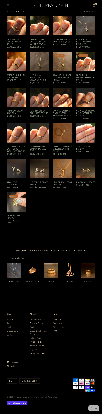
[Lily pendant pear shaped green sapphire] (39, 61)
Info (55, 314)
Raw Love (14, 281)
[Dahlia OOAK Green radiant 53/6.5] (16, 25)
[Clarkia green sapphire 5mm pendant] (85, 25)
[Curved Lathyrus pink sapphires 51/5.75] (85, 97)
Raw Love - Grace (85, 182)
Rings (9, 323)
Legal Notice (35, 349)
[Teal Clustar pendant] (85, 133)
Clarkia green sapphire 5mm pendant (84, 41)
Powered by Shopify (55, 397)
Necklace (10, 327)
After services (59, 327)
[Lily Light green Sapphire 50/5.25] (62, 25)
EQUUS (10, 334)
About (33, 314)
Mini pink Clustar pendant (62, 183)
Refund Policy (36, 338)
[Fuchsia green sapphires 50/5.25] (39, 97)
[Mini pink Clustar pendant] (62, 168)
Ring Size (57, 319)
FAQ (55, 331)
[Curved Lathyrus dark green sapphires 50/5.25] (62, 97)
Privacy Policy (36, 342)
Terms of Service (37, 345)
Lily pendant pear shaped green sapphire (38, 77)
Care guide (57, 323)
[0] (93, 5)
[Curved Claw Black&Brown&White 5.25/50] (39, 25)
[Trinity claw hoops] (16, 202)
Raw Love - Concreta (12, 183)
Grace (51, 281)
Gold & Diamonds (37, 319)
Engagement (12, 331)
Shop (9, 314)
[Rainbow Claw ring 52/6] (16, 97)
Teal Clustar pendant (83, 147)
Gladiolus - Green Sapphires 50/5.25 (85, 77)
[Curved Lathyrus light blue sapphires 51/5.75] (16, 133)
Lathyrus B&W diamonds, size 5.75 (38, 148)
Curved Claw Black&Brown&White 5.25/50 (38, 41)
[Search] (90, 5)
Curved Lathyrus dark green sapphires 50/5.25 (62, 113)
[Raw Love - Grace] (85, 168)
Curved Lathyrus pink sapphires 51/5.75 (85, 113)
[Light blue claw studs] (39, 168)
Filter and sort (18, 12)
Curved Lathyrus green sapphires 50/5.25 (62, 148)
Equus (69, 281)
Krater (88, 281)
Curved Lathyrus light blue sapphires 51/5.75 (16, 148)
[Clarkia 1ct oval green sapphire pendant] (62, 61)
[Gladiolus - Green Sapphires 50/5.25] (85, 61)
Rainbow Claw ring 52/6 (15, 112)
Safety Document (37, 353)
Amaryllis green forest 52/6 (16, 76)
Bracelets (11, 319)
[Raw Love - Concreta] (16, 168)
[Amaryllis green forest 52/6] (16, 61)
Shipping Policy (36, 323)
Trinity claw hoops (13, 216)
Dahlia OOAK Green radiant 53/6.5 (14, 41)
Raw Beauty (32, 281)
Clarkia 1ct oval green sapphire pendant (62, 77)
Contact (33, 327)
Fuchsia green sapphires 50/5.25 (39, 112)
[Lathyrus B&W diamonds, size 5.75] (39, 133)
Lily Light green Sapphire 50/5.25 (62, 40)
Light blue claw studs (39, 183)
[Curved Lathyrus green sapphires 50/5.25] (62, 133)
